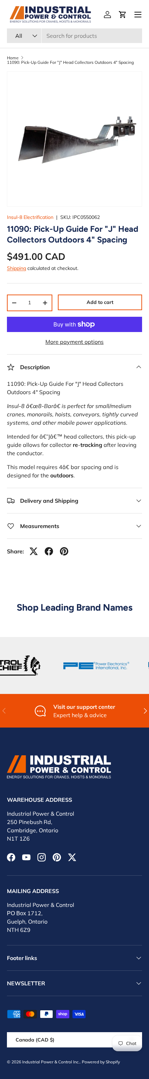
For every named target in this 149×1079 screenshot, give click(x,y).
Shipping (16, 268)
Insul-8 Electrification (30, 217)
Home (13, 58)
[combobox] (74, 35)
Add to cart (100, 302)
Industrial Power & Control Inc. (51, 1061)
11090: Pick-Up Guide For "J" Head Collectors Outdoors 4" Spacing (70, 62)
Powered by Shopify (101, 1061)
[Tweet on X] (33, 551)
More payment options (74, 341)
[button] (122, 14)
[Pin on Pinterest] (64, 551)
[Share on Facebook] (48, 551)
